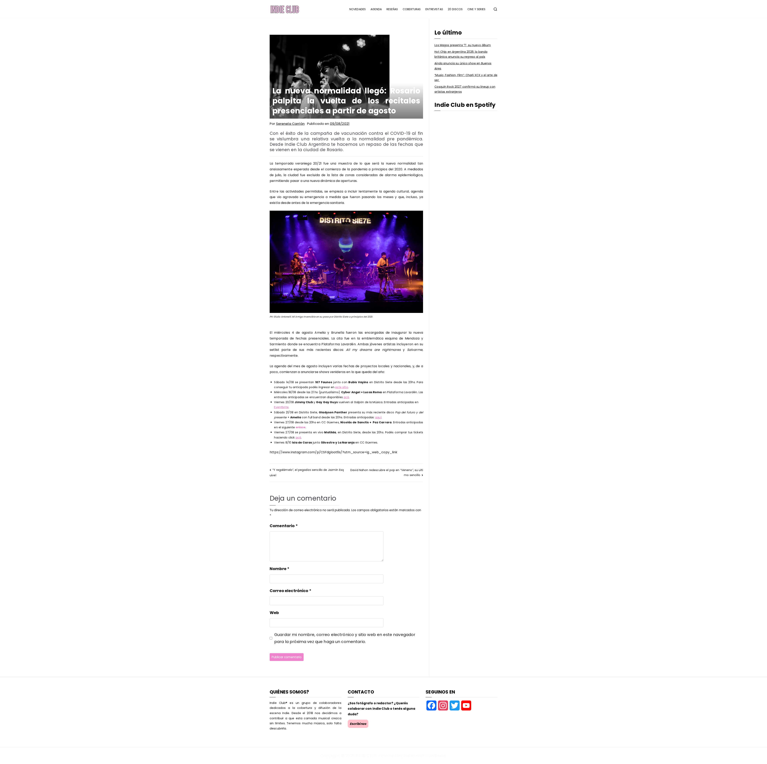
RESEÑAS (392, 9)
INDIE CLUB (366, 755)
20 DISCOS (455, 9)
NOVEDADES (357, 9)
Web (274, 612)
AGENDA (376, 9)
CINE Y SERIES (476, 9)
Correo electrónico (290, 590)
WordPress (435, 755)
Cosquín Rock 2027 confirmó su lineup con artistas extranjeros (464, 89)
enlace (301, 427)
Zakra (409, 755)
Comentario (284, 526)
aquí (378, 417)
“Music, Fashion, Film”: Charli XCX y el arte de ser (465, 77)
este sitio (341, 387)
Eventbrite (281, 407)
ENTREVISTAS (434, 9)
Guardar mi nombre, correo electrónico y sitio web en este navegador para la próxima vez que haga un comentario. (344, 638)
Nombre (279, 569)
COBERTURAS (412, 9)
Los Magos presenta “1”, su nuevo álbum (462, 45)
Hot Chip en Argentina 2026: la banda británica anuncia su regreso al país (460, 54)
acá (346, 397)
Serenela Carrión (290, 123)
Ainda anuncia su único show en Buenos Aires (462, 65)
